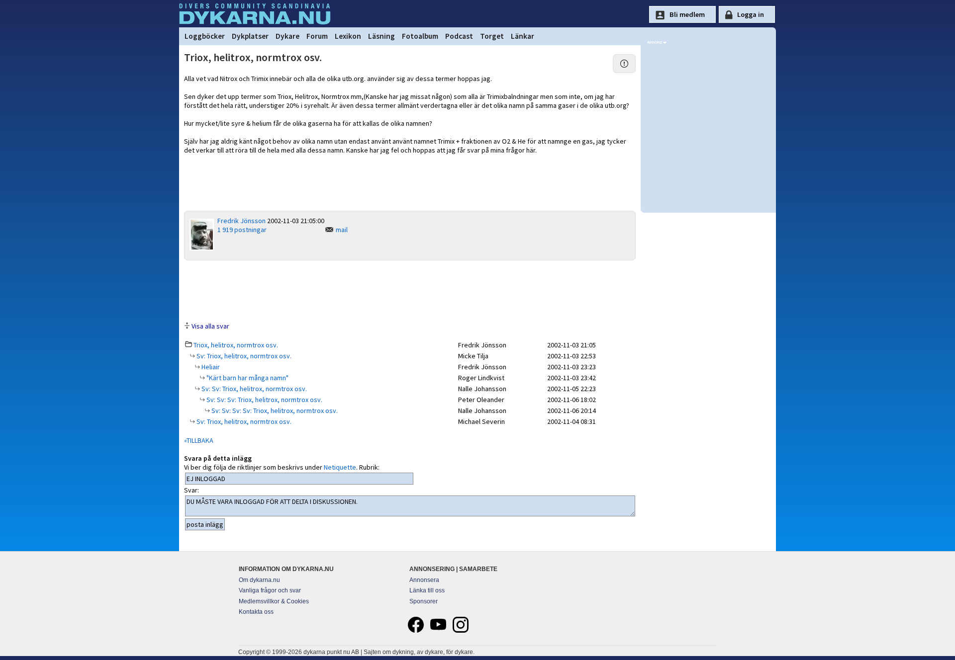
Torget (492, 36)
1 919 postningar (242, 229)
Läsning (381, 36)
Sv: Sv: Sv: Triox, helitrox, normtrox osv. (263, 399)
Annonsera (424, 580)
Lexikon (348, 36)
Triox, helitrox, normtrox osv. (235, 344)
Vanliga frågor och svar (270, 590)
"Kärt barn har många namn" (246, 377)
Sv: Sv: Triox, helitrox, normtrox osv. (253, 388)
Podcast (459, 36)
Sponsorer (423, 601)
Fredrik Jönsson (241, 220)
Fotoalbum (420, 36)
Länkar (522, 36)
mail (342, 229)
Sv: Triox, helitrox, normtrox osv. (243, 355)
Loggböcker (205, 36)
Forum (317, 36)
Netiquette (340, 467)
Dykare (287, 36)
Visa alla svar (210, 326)
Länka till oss (427, 590)
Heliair (210, 366)
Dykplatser (250, 36)
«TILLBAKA (198, 440)
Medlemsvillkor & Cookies (274, 601)
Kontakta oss (256, 611)
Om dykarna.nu (259, 580)
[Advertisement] (410, 290)
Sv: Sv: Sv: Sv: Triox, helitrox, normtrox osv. (274, 410)
